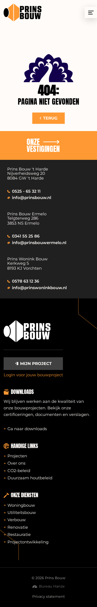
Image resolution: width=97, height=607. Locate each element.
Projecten (17, 455)
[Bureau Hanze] (48, 68)
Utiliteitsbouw (21, 512)
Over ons (16, 463)
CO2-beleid (18, 470)
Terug (50, 118)
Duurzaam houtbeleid (29, 477)
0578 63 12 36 (25, 281)
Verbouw (16, 519)
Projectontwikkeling (27, 542)
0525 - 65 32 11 (26, 191)
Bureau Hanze (52, 586)
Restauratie (19, 534)
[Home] (23, 12)
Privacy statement (48, 596)
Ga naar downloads (27, 428)
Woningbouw (21, 505)
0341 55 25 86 (25, 236)
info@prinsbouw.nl (31, 197)
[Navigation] (91, 12)
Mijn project (36, 363)
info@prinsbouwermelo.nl (39, 242)
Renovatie (17, 527)
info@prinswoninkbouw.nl (39, 287)
